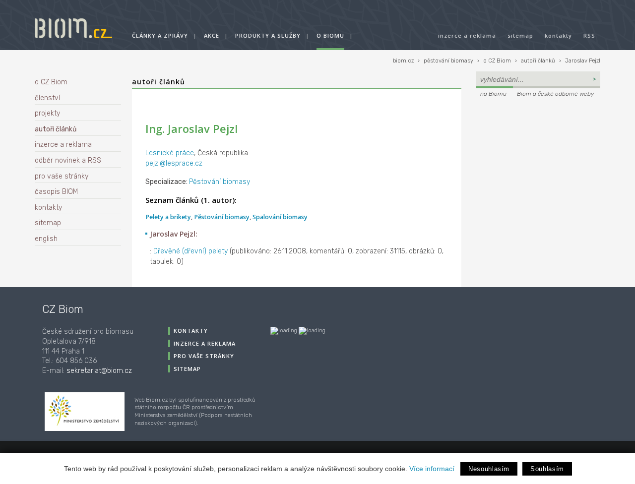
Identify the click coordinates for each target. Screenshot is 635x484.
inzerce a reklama (467, 35)
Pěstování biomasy (219, 182)
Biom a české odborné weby (555, 93)
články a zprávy (160, 35)
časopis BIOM (56, 191)
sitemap (520, 35)
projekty (47, 113)
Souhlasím (547, 469)
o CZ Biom (497, 61)
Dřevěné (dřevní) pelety (190, 251)
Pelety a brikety (168, 217)
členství (47, 98)
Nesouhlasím (488, 469)
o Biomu (330, 35)
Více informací (431, 469)
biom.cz (403, 61)
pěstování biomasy (448, 61)
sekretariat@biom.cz (99, 370)
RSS (589, 35)
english (46, 239)
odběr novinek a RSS (68, 160)
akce (211, 35)
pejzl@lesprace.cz (173, 163)
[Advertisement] (538, 167)
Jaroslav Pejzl (582, 61)
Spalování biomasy (280, 217)
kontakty (558, 35)
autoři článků (538, 61)
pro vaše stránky (61, 176)
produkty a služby (268, 35)
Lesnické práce (169, 153)
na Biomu (493, 93)
